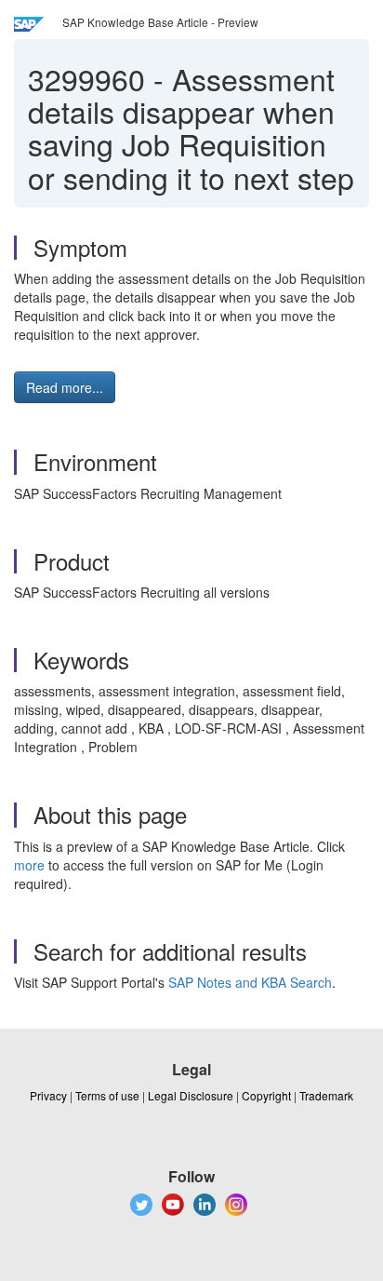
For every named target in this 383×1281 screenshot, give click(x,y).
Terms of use (107, 1095)
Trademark (326, 1095)
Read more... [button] (64, 387)
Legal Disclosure (190, 1095)
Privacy (48, 1095)
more (29, 865)
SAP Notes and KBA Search (250, 982)
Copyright (266, 1095)
